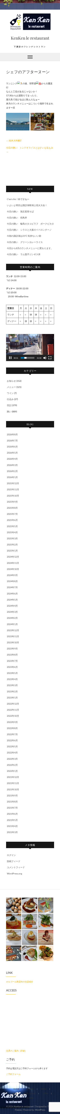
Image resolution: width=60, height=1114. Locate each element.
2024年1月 (12, 624)
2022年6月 (12, 740)
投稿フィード (13, 861)
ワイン (10, 393)
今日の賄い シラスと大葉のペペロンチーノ (29, 229)
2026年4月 (12, 458)
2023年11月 (13, 636)
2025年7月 (12, 514)
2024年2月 (12, 618)
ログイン (11, 855)
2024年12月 (13, 556)
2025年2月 (12, 544)
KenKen (30, 1089)
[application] (30, 347)
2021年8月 (12, 801)
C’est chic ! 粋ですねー (18, 199)
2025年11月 (13, 489)
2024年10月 (13, 569)
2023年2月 (12, 691)
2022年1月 (12, 771)
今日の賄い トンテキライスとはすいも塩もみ (29, 149)
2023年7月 (12, 660)
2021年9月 (12, 795)
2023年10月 (13, 642)
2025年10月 (13, 495)
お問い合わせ (30, 1093)
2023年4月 (12, 679)
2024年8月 (12, 581)
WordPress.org (14, 873)
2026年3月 (12, 465)
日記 (9, 405)
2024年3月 (12, 611)
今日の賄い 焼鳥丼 (17, 217)
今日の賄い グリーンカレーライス (25, 242)
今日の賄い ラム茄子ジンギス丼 (23, 254)
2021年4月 (12, 826)
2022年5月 (12, 746)
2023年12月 (13, 630)
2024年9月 (12, 575)
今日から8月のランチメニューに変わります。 (30, 248)
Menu (44, 1089)
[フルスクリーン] (50, 357)
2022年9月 (12, 722)
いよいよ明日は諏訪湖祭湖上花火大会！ (27, 205)
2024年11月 (13, 563)
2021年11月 (13, 783)
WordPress (40, 1110)
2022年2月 (12, 765)
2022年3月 (12, 758)
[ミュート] (44, 357)
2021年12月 (13, 777)
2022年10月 (13, 715)
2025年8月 (12, 507)
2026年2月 (12, 471)
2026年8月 (12, 434)
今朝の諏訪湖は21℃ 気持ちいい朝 (24, 235)
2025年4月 (12, 532)
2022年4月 (12, 752)
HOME (16, 1089)
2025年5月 (12, 526)
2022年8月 (12, 728)
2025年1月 (12, 550)
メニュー (11, 387)
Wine (14, 1093)
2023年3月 (12, 685)
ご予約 (45, 1093)
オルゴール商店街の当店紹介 (19, 981)
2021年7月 (12, 807)
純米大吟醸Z (13, 140)
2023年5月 (12, 673)
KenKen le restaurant (30, 38)
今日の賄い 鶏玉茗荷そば (20, 211)
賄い (9, 411)
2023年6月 (12, 667)
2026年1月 (12, 477)
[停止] (10, 357)
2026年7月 (12, 440)
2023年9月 (12, 648)
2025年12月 (13, 483)
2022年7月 (12, 734)
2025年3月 (12, 538)
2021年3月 (12, 832)
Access (30, 1098)
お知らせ (11, 381)
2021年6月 (12, 813)
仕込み (10, 399)
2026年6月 (12, 446)
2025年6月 (12, 520)
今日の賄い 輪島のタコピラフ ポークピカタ (30, 223)
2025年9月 (12, 501)
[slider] (27, 358)
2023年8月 (12, 654)
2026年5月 (12, 452)
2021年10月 (13, 789)
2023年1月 (12, 697)
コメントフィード (16, 867)
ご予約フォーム (13, 1074)
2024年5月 (12, 599)
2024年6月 (12, 593)
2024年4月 (12, 605)
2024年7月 (12, 587)
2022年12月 (13, 703)
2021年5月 (12, 820)
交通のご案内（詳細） (16, 1050)
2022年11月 (13, 709)
